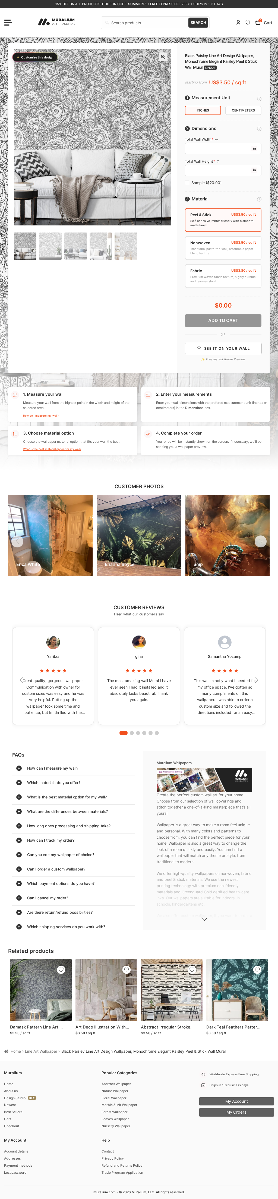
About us (11, 1091)
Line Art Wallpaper (41, 1051)
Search (198, 22)
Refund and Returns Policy (122, 1165)
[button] (163, 56)
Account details (16, 1151)
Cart (7, 1119)
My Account (236, 1101)
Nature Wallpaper (115, 1091)
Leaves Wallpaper (115, 1119)
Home (16, 1051)
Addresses (12, 1158)
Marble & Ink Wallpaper (119, 1105)
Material (200, 199)
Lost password (15, 1172)
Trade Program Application (122, 1172)
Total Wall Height (199, 161)
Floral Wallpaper (114, 1098)
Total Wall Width (198, 139)
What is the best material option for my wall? (52, 449)
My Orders (236, 1112)
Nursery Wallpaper (116, 1126)
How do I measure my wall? (41, 415)
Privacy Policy (113, 1158)
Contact (108, 1151)
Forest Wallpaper (115, 1112)
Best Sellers (13, 1112)
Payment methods (18, 1165)
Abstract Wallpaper (116, 1084)
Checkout (11, 1126)
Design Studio (15, 1098)
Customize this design (35, 57)
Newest (10, 1105)
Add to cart (223, 320)
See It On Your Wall (227, 348)
